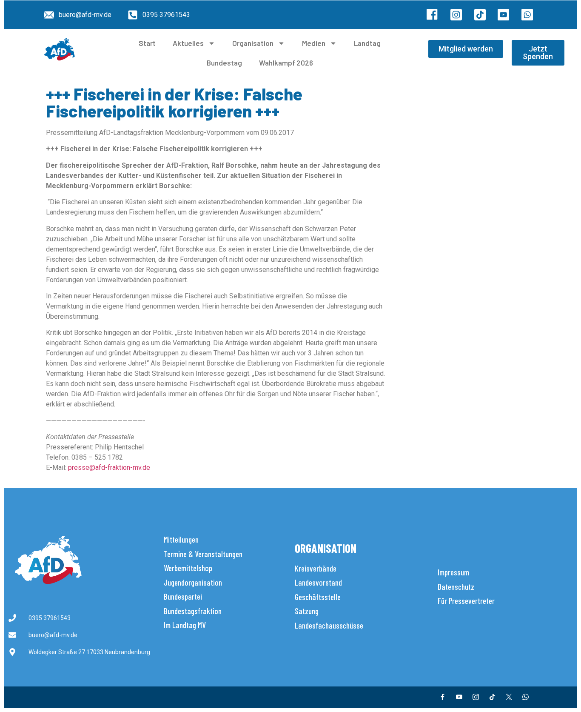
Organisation (252, 43)
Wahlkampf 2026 (286, 62)
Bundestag (224, 62)
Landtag (367, 43)
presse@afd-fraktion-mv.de (109, 467)
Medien (313, 43)
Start (147, 43)
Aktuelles (188, 43)
